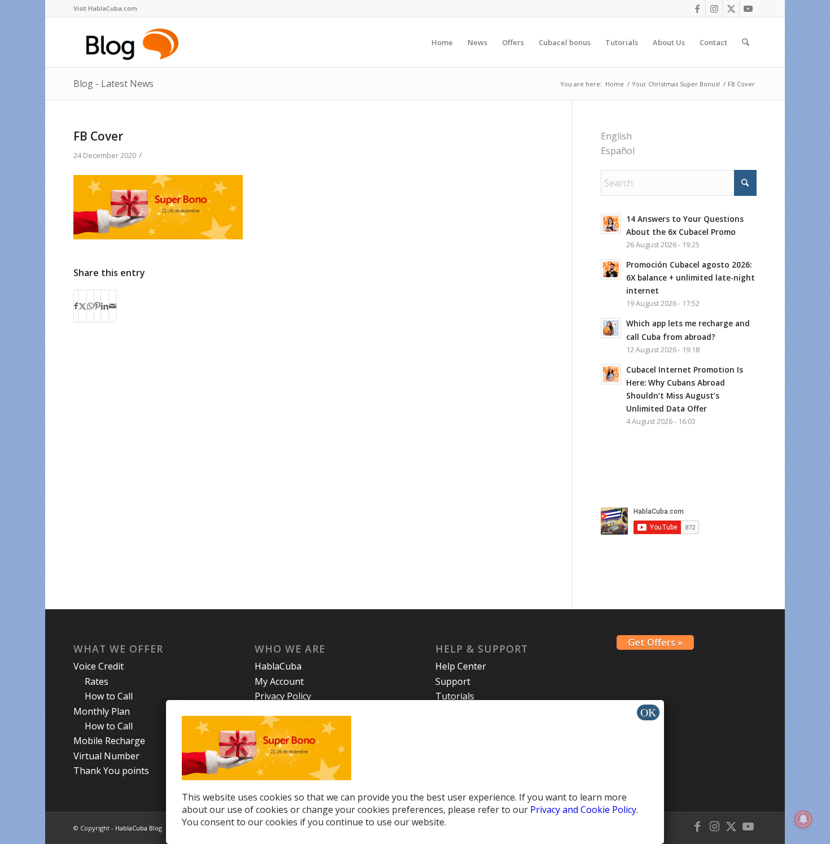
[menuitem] (105, 8)
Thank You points (111, 770)
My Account (279, 681)
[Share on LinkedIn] (104, 306)
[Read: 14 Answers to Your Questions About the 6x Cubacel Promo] (611, 223)
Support (452, 681)
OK (648, 712)
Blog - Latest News (113, 83)
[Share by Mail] (112, 306)
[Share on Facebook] (76, 306)
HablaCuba (278, 666)
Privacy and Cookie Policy (583, 809)
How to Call (109, 696)
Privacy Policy (283, 696)
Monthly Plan (101, 711)
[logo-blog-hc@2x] (134, 42)
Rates (96, 681)
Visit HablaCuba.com (105, 8)
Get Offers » (655, 642)
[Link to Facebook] (697, 8)
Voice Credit (98, 666)
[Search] (746, 42)
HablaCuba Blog (138, 828)
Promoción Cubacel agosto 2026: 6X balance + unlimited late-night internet (690, 277)
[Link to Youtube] (748, 8)
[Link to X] (731, 8)
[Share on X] (82, 306)
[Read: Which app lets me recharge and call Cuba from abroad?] (611, 328)
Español (618, 151)
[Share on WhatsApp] (90, 306)
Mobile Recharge (109, 740)
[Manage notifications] (803, 819)
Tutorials (454, 696)
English (616, 136)
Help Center (460, 666)
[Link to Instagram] (714, 8)
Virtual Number (106, 756)
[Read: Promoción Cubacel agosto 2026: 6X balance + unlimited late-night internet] (611, 269)
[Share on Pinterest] (97, 306)
